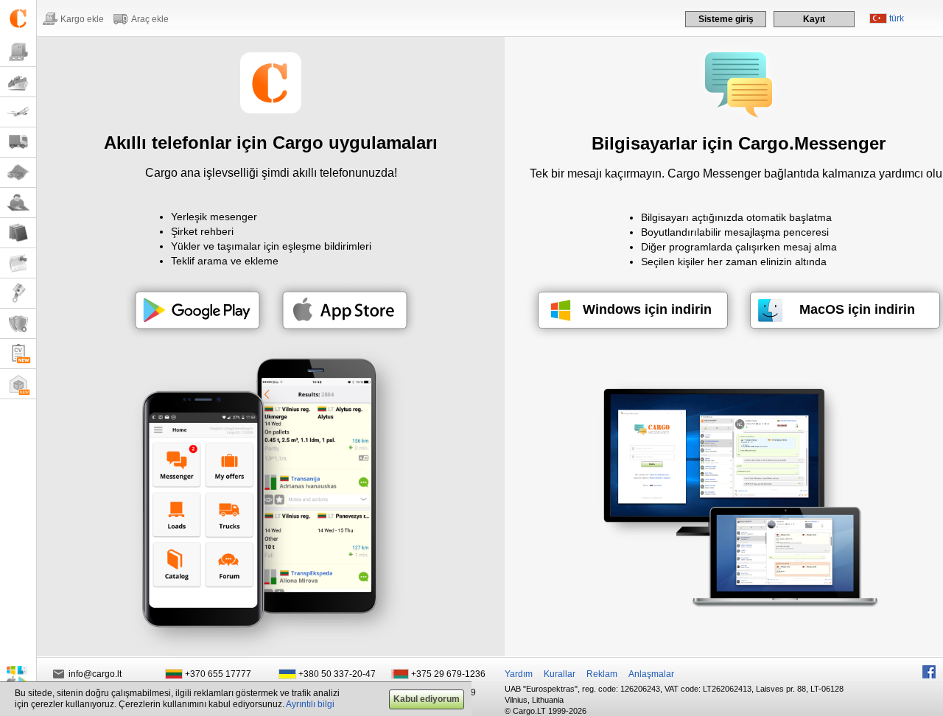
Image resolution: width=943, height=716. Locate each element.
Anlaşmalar (651, 674)
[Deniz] (18, 82)
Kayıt (814, 19)
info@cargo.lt (95, 674)
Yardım (519, 674)
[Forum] (18, 203)
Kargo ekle (82, 19)
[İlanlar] (18, 263)
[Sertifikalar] (18, 324)
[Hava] (18, 112)
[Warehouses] (18, 384)
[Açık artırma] (18, 293)
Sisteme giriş (726, 19)
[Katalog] (18, 233)
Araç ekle (150, 19)
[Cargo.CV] (18, 354)
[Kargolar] (18, 52)
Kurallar (559, 674)
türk (896, 18)
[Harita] (18, 173)
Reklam (601, 674)
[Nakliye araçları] (18, 142)
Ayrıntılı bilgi (310, 704)
